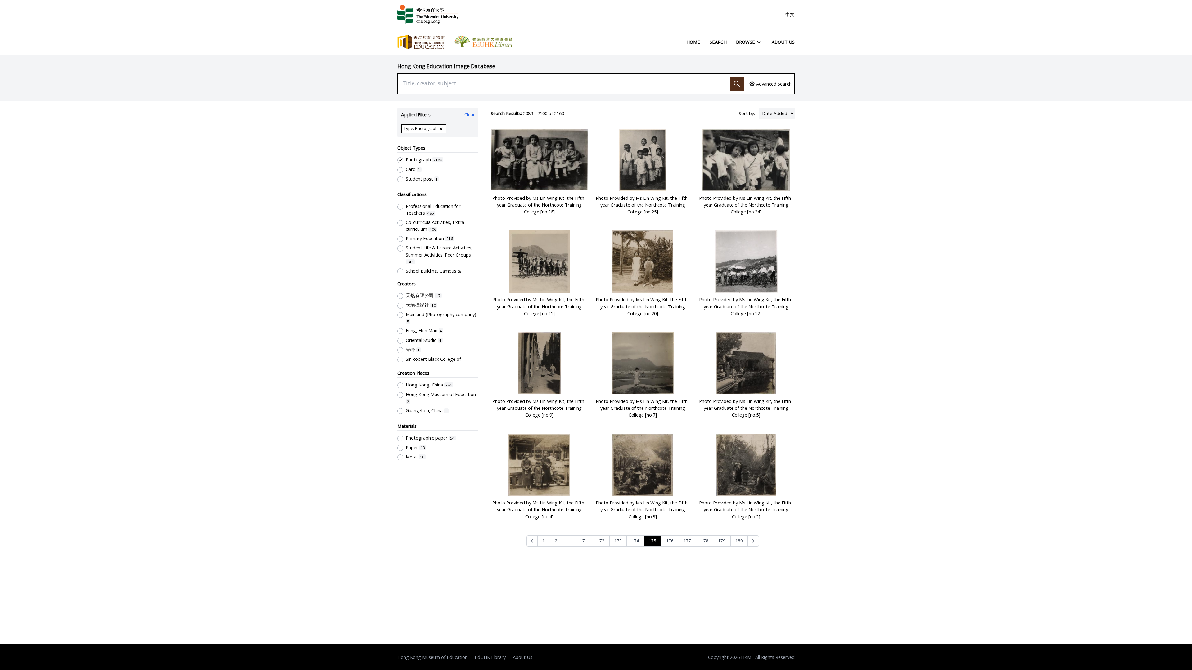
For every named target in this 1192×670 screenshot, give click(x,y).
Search (718, 42)
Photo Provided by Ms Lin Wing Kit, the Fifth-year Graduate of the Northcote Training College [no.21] (539, 306)
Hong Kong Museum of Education (432, 657)
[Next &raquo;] (753, 541)
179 (721, 540)
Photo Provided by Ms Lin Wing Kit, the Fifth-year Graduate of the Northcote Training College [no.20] (642, 306)
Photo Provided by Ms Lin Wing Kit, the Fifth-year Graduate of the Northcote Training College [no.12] (746, 306)
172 (600, 540)
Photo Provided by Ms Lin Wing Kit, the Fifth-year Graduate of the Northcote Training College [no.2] (746, 509)
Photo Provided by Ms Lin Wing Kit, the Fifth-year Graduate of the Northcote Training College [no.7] (642, 408)
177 (687, 540)
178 (704, 540)
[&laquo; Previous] (532, 541)
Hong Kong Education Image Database (446, 66)
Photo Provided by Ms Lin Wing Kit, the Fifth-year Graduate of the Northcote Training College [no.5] (746, 408)
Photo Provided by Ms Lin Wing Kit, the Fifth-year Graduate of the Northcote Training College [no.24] (746, 205)
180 (739, 540)
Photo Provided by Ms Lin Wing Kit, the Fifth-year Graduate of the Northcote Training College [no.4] (539, 509)
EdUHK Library (490, 657)
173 (618, 540)
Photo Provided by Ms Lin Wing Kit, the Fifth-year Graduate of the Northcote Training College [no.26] (539, 205)
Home (693, 42)
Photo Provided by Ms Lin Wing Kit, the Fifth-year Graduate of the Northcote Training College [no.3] (642, 509)
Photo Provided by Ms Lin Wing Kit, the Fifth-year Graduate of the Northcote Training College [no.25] (642, 205)
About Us (783, 42)
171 (583, 540)
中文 (790, 14)
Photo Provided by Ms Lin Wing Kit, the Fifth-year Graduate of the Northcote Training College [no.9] (539, 408)
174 (635, 540)
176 (670, 540)
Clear (469, 114)
